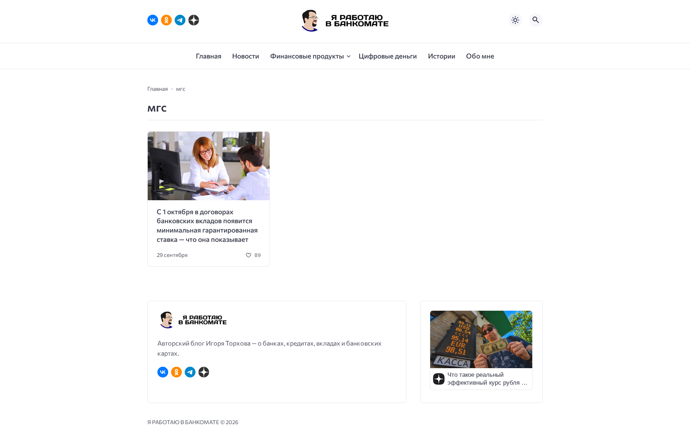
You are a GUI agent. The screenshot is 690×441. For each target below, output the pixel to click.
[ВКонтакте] (152, 20)
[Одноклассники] (166, 20)
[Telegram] (180, 20)
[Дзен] (193, 20)
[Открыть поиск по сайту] (536, 20)
